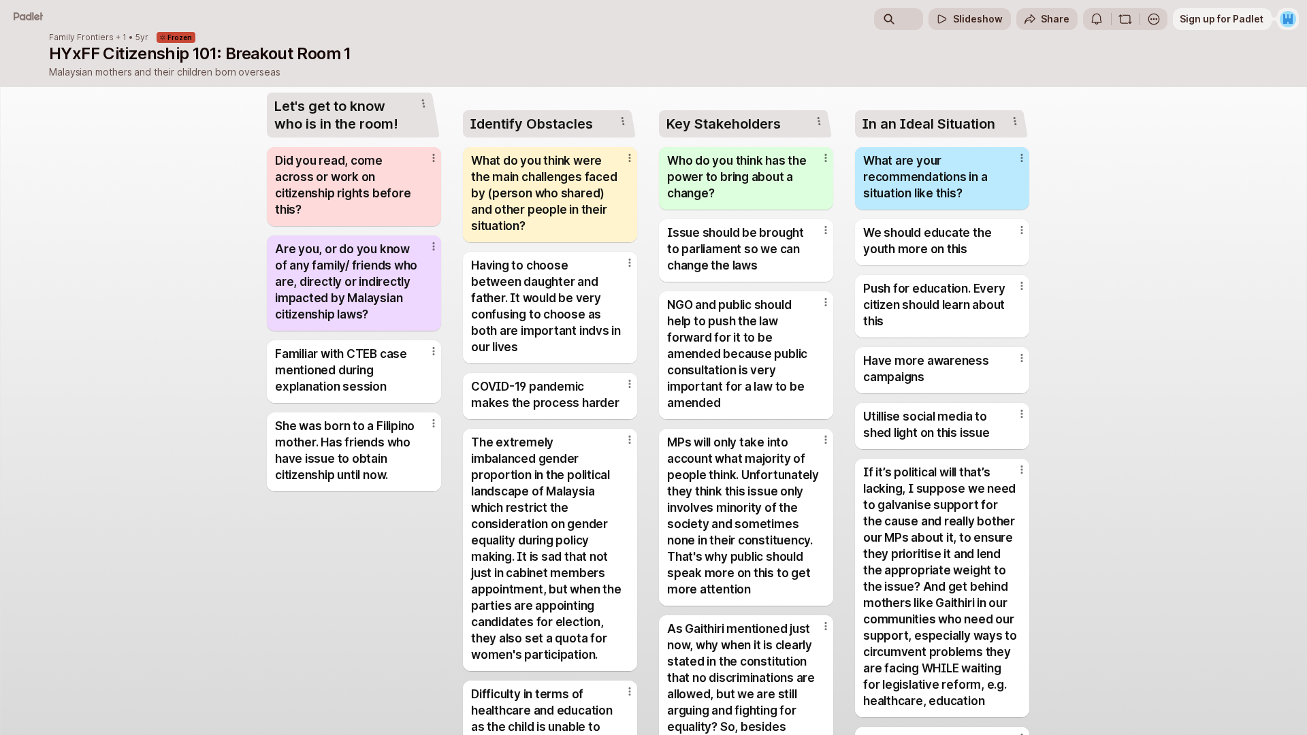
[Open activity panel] (1096, 19)
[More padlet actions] (1153, 19)
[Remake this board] (1125, 19)
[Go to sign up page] (1288, 19)
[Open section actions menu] (423, 103)
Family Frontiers (81, 37)
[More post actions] (433, 158)
